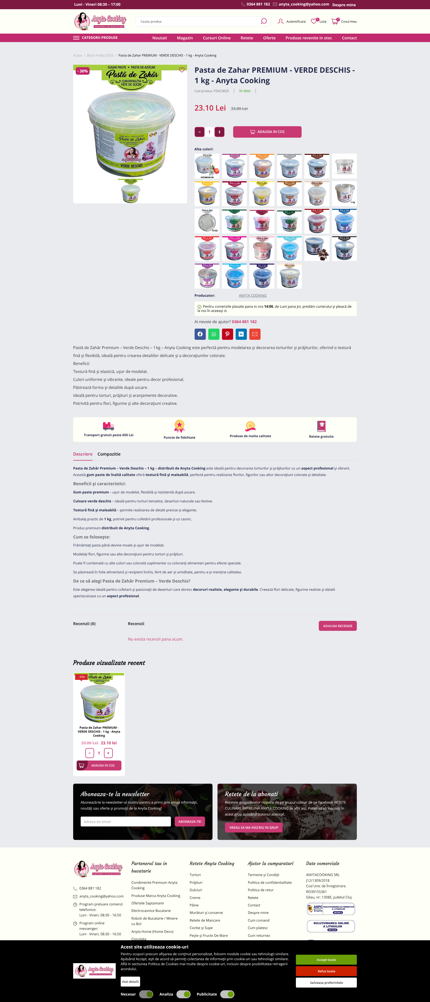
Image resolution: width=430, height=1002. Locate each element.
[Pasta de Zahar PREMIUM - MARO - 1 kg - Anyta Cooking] (289, 193)
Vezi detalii (130, 981)
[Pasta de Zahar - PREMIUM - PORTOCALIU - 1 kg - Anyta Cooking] (261, 166)
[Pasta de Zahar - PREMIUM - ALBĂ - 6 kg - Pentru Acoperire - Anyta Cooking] (207, 221)
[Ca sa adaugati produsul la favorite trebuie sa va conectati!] (182, 70)
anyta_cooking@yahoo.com (101, 896)
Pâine (194, 905)
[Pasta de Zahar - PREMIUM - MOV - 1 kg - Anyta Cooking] (207, 275)
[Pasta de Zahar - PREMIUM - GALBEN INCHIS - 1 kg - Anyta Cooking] (207, 193)
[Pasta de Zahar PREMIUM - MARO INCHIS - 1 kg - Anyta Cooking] (316, 166)
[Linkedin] (241, 334)
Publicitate (207, 994)
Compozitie (109, 454)
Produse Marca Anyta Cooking (155, 895)
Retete (247, 38)
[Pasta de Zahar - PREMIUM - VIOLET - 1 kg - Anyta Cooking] (234, 166)
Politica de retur (260, 890)
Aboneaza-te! (189, 821)
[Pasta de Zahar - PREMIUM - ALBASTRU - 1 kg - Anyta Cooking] (234, 275)
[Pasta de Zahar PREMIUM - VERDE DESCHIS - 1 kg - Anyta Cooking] (99, 698)
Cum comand (258, 920)
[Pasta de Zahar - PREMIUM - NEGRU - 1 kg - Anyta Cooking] (344, 248)
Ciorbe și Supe (201, 928)
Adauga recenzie (337, 626)
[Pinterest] (227, 334)
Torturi (195, 875)
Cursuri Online (217, 38)
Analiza (166, 994)
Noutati (159, 38)
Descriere (83, 454)
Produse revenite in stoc (309, 38)
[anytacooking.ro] (98, 869)
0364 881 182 (244, 321)
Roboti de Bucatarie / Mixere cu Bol (154, 921)
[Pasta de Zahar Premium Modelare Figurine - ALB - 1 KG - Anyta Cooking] (344, 193)
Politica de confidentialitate (270, 882)
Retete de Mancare (205, 920)
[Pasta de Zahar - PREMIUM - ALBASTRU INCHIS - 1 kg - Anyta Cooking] (344, 221)
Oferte (269, 38)
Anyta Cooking (253, 295)
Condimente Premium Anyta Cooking (154, 885)
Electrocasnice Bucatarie (151, 910)
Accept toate (326, 959)
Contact (349, 38)
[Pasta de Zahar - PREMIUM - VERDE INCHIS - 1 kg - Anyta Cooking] (289, 221)
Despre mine (258, 912)
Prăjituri (196, 882)
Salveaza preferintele (326, 982)
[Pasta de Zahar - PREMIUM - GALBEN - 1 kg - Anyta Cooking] (261, 193)
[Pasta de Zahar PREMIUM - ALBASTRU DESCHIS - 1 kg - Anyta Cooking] (289, 248)
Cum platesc (258, 928)
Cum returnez (259, 935)
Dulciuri (196, 890)
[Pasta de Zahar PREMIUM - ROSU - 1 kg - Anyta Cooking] (207, 248)
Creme (195, 897)
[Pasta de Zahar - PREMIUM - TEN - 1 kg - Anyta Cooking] (316, 193)
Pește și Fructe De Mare (209, 935)
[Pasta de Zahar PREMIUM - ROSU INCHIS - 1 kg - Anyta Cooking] (316, 221)
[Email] (255, 334)
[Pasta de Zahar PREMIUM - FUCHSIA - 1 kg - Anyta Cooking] (234, 248)
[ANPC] (331, 910)
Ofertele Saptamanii (147, 903)
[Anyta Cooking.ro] (94, 971)
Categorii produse (100, 38)
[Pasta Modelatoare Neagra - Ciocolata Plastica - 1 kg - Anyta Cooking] (316, 248)
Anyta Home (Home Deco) (152, 931)
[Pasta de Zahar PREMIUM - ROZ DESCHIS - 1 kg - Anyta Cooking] (261, 248)
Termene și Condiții (263, 875)
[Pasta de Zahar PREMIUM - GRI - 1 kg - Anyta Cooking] (289, 166)
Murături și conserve (206, 912)
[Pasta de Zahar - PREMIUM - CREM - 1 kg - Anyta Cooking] (289, 275)
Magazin (185, 38)
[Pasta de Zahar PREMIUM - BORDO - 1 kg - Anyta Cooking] (234, 193)
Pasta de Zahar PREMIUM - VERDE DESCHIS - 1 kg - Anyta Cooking (99, 731)
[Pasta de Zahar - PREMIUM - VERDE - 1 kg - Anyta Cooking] (234, 221)
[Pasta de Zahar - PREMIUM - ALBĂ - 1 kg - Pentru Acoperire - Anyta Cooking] (344, 166)
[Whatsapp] (213, 334)
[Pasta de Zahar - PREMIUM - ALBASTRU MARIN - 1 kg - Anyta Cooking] (261, 275)
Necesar (128, 994)
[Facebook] (200, 334)
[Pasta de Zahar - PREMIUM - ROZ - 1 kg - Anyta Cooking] (261, 221)
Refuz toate (326, 971)
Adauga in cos (271, 131)
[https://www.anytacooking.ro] (100, 21)
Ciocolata (138, 939)
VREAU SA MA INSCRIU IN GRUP (253, 827)
